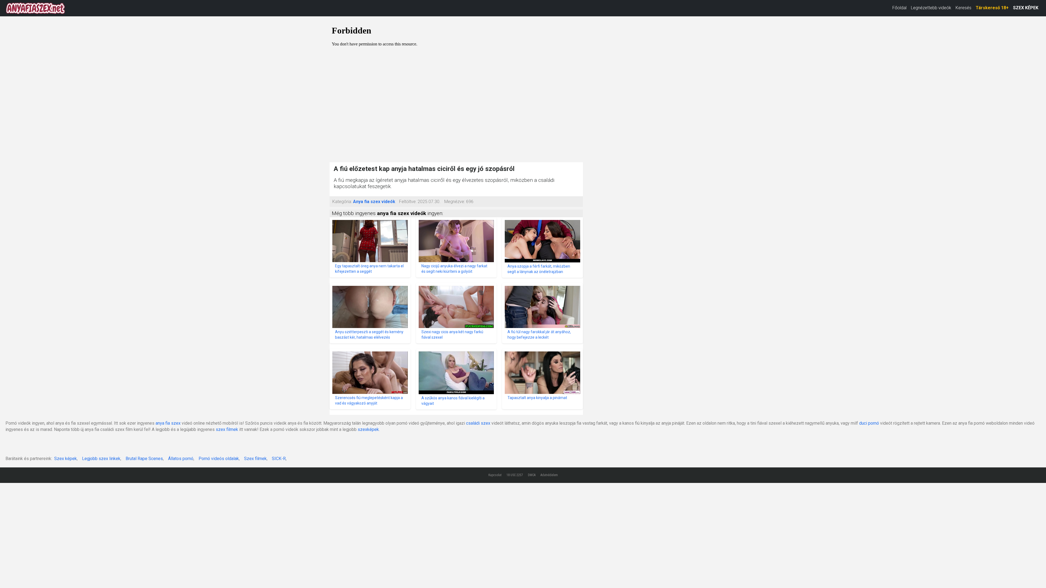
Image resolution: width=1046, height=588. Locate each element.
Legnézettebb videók (931, 7)
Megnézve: (454, 201)
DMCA (532, 475)
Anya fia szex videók (374, 201)
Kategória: (342, 201)
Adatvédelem (549, 475)
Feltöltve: (407, 201)
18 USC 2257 (514, 475)
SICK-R (279, 458)
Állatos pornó (180, 458)
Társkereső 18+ (992, 7)
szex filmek (227, 429)
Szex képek (65, 458)
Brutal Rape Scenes (144, 458)
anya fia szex (168, 423)
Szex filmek (255, 458)
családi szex (478, 423)
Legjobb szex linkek (101, 458)
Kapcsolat (494, 475)
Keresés (963, 7)
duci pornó (869, 423)
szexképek (368, 429)
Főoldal (899, 7)
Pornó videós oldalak (219, 458)
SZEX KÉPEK (1025, 7)
